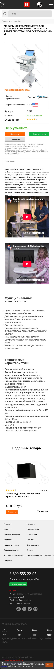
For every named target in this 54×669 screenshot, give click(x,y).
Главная (5, 21)
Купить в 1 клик (39, 134)
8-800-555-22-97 (22, 573)
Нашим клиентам (11, 545)
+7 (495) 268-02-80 (21, 603)
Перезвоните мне (18, 584)
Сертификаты (33, 545)
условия (4, 667)
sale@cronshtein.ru (23, 600)
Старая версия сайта (12, 660)
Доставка (8, 540)
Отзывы (30, 540)
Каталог (7, 529)
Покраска (8, 561)
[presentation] (9, 480)
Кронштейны (16, 21)
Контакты (31, 524)
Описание (10, 161)
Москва (12, 590)
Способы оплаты (11, 550)
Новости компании (12, 534)
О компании (32, 534)
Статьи (30, 550)
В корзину (14, 134)
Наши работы (33, 529)
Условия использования (14, 555)
